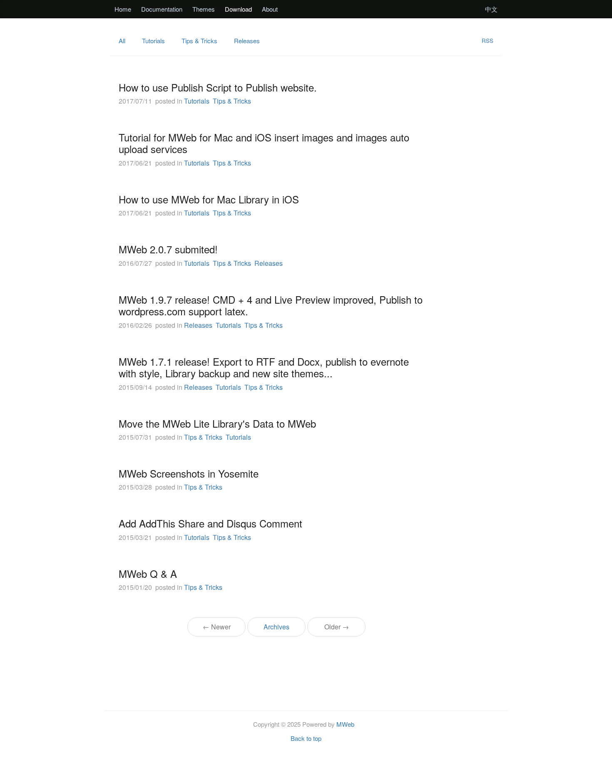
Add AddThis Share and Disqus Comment (210, 523)
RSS (487, 41)
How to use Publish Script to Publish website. (218, 87)
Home (122, 9)
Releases (247, 40)
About (270, 9)
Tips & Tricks (199, 40)
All (122, 40)
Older (336, 626)
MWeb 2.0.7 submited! (168, 249)
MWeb (345, 724)
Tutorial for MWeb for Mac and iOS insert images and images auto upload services (264, 143)
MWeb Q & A (148, 573)
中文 (491, 9)
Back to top (306, 738)
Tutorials (153, 40)
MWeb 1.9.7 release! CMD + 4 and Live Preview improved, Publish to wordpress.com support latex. (271, 305)
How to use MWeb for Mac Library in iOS (209, 199)
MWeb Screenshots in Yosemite (189, 473)
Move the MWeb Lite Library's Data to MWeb (217, 423)
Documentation (161, 9)
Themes (203, 9)
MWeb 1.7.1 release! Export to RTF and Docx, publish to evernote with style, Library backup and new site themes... (264, 367)
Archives (276, 626)
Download (238, 9)
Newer (217, 626)
